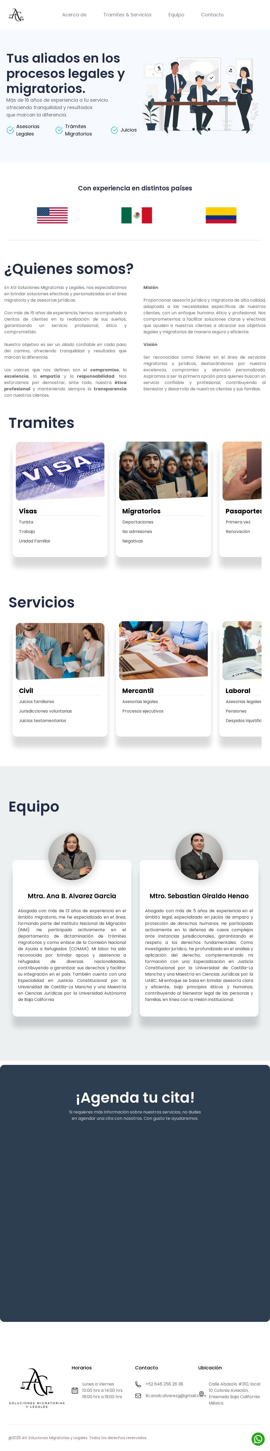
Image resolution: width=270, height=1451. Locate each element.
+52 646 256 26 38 (164, 1384)
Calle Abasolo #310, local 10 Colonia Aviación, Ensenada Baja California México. (234, 1393)
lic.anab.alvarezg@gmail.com (176, 1396)
